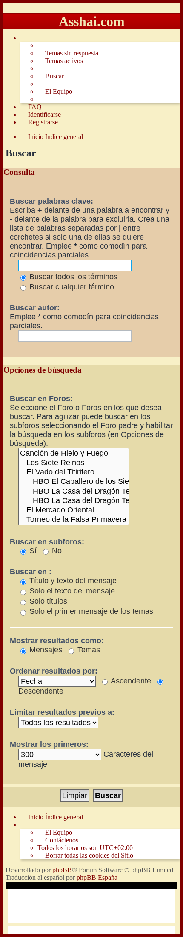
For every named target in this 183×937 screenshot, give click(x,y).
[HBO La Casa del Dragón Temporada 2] (73, 501)
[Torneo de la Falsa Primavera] (73, 519)
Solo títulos (47, 601)
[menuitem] (67, 53)
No (56, 551)
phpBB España (97, 877)
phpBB (62, 869)
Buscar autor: (35, 308)
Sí (32, 551)
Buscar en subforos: (47, 542)
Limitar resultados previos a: (62, 712)
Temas (87, 649)
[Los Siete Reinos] (73, 463)
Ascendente (130, 681)
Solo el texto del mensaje (71, 591)
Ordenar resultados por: (53, 671)
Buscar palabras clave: (51, 201)
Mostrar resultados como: (57, 640)
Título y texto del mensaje (72, 580)
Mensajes (44, 649)
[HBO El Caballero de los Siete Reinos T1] (73, 481)
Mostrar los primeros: (49, 744)
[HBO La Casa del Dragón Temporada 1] (73, 491)
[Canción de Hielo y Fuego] (73, 453)
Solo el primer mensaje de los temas (90, 611)
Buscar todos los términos (72, 276)
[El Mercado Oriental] (73, 510)
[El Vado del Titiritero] (73, 472)
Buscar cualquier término (70, 287)
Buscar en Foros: (41, 398)
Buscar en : (30, 571)
